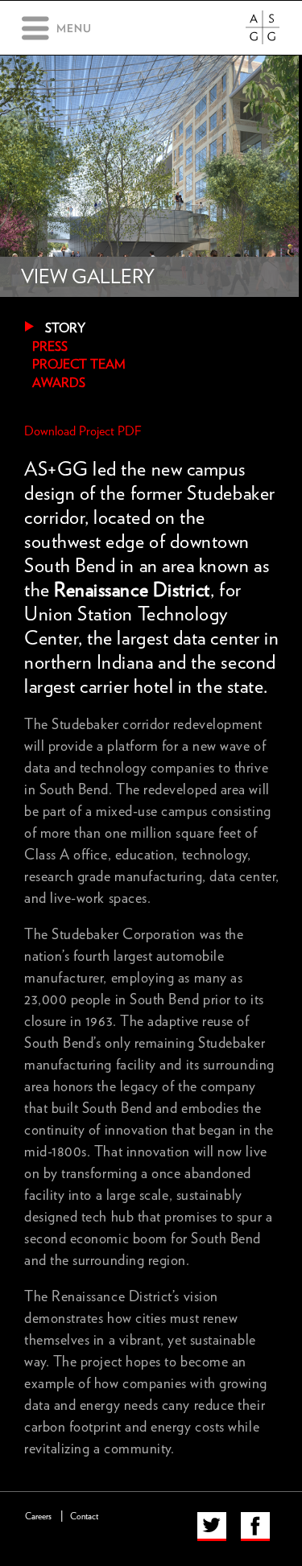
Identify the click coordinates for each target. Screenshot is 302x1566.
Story (65, 328)
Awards (58, 383)
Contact (84, 1516)
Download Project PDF (83, 431)
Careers (38, 1516)
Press (50, 346)
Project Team (79, 364)
